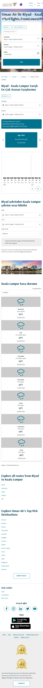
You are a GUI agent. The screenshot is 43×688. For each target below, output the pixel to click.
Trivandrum (4, 530)
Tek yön (6, 27)
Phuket (3, 545)
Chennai (3, 523)
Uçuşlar (14, 77)
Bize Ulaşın (4, 598)
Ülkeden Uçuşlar (25, 637)
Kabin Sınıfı (4, 229)
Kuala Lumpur (5, 548)
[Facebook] (6, 608)
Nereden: (4, 101)
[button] (19, 27)
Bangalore (4, 562)
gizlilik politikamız (13, 675)
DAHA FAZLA (21, 576)
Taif (2, 499)
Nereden (7, 37)
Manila (3, 527)
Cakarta (3, 541)
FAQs (3, 592)
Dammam (4, 488)
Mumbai (3, 569)
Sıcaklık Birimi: (36, 289)
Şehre (9, 634)
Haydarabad (5, 566)
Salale (3, 555)
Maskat (3, 520)
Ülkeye (4, 634)
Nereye (6, 45)
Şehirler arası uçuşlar (18, 634)
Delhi (2, 559)
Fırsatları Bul (21, 143)
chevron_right (40, 140)
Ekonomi (4, 96)
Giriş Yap (38, 4)
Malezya (23, 77)
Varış (3, 220)
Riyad (3, 485)
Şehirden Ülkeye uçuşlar (32, 634)
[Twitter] (27, 608)
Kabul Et (21, 683)
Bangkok (4, 538)
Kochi (3, 552)
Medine (3, 495)
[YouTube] (34, 608)
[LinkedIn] (20, 608)
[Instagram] (13, 608)
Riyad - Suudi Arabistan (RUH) (13, 39)
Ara (21, 62)
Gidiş (5, 52)
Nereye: (3, 111)
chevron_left (3, 140)
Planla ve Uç (32, 4)
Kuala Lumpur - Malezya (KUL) (13, 47)
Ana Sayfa (4, 77)
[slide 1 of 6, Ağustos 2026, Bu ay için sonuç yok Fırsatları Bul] (21, 139)
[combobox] (21, 105)
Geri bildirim (5, 595)
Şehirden (16, 637)
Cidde (3, 492)
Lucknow (4, 534)
